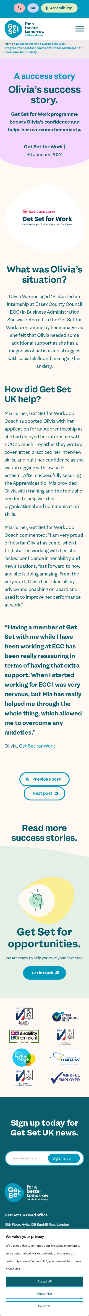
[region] (44, 1272)
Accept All (44, 1281)
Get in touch (42, 973)
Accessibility (61, 8)
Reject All (44, 1306)
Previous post (46, 779)
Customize (44, 1294)
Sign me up (61, 1158)
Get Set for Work (37, 746)
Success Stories (27, 44)
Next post (42, 793)
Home (9, 44)
